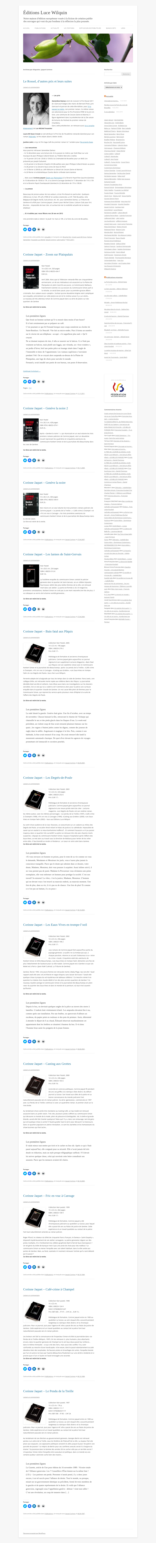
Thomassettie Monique (123, 258)
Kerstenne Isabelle (110, 213)
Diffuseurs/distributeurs (90, 28)
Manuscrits (111, 28)
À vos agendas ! (109, 112)
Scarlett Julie (108, 578)
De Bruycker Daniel (123, 173)
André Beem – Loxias (120, 526)
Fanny (106, 540)
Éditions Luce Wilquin (45, 12)
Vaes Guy (120, 260)
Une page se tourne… (111, 101)
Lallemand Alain (109, 218)
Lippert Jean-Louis (110, 224)
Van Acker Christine (110, 263)
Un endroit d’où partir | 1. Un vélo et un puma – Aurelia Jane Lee (118, 603)
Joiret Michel (108, 210)
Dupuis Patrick (109, 187)
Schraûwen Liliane (110, 249)
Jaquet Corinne (51, 240)
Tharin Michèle (109, 258)
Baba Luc (107, 128)
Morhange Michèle (110, 235)
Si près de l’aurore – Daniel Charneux (116, 316)
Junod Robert (118, 210)
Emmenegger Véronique (123, 187)
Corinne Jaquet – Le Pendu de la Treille (48, 1391)
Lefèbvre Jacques (121, 221)
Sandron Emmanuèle (123, 246)
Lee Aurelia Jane (109, 221)
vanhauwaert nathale (111, 573)
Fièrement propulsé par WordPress (34, 1533)
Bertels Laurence (110, 137)
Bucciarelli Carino (119, 142)
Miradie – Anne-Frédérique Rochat (115, 302)
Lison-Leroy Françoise (124, 224)
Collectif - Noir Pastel (111, 159)
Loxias (106, 526)
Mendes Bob (108, 232)
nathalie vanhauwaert (111, 507)
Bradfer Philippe (109, 140)
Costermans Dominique (112, 168)
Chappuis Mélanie (119, 148)
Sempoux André (109, 252)
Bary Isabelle (126, 128)
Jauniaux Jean (119, 207)
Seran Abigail (120, 252)
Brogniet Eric (120, 140)
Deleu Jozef (121, 176)
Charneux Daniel (109, 151)
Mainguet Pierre (109, 230)
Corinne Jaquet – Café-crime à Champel (48, 1289)
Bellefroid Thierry (110, 131)
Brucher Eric (67, 237)
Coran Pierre (125, 162)
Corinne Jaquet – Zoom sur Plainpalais (48, 254)
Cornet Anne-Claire (110, 165)
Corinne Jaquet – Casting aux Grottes (47, 1063)
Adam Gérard (108, 120)
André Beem (119, 123)
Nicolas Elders (109, 559)
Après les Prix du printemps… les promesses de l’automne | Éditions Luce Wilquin (118, 586)
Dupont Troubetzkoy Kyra (113, 185)
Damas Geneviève (110, 173)
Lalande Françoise (125, 215)
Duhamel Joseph (109, 182)
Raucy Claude (120, 238)
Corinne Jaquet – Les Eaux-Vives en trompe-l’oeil (55, 924)
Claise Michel (120, 151)
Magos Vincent (122, 227)
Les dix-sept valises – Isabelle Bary (115, 296)
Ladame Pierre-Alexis (111, 215)
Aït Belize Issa (122, 126)
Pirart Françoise (109, 238)
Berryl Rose (120, 134)
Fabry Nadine (108, 190)
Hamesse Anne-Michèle (112, 201)
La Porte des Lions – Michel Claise (115, 282)
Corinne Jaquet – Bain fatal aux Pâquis (48, 631)
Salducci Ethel (120, 244)
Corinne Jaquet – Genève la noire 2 (45, 408)
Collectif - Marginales (111, 156)
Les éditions (69, 28)
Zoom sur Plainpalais (54, 178)
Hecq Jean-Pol (125, 201)
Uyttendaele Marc (110, 260)
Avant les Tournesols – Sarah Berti (115, 357)
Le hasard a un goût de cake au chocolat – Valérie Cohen (117, 553)
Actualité (55, 28)
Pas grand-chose (86, 142)
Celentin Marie (122, 145)
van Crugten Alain (124, 263)
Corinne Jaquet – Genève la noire (44, 482)
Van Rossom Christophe (112, 266)
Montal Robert (119, 232)
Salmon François (109, 246)
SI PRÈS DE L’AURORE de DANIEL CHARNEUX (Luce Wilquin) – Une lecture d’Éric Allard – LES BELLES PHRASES (117, 454)
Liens (123, 28)
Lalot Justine (61, 240)
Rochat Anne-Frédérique (112, 241)
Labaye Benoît (122, 213)
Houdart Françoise (110, 204)
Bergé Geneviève (110, 134)
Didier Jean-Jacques (123, 179)
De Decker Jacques (110, 176)
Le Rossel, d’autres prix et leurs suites (47, 81)
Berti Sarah (120, 137)
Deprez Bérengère (110, 179)
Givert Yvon (108, 196)
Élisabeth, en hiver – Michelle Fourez (116, 330)
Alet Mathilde (118, 120)
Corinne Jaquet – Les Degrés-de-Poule (47, 777)
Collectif (117, 154)
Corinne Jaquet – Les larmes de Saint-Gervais (52, 554)
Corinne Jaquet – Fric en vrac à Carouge (48, 1195)
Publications (40, 28)
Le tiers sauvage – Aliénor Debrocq (116, 289)
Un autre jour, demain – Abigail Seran (116, 337)
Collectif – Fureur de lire (112, 162)
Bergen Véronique (123, 131)
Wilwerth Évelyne (110, 269)
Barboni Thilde (116, 128)
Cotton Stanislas (109, 170)
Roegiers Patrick (109, 244)
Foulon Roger (108, 193)
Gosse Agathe (126, 196)
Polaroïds (32, 137)
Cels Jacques (108, 148)
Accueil (26, 28)
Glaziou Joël (117, 196)
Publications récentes (114, 277)
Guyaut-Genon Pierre (111, 199)
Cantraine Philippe (110, 145)
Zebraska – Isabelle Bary (123, 488)
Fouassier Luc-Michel (38, 240)
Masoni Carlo (120, 230)
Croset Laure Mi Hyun (79, 237)
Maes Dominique (110, 227)
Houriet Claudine (123, 204)
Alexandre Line (109, 123)
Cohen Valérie (109, 154)
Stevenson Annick (120, 255)
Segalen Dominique (124, 249)
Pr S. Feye (107, 594)
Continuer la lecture (32, 371)
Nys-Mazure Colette (124, 235)
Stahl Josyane (108, 255)
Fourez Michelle (119, 193)
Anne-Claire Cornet (110, 126)
